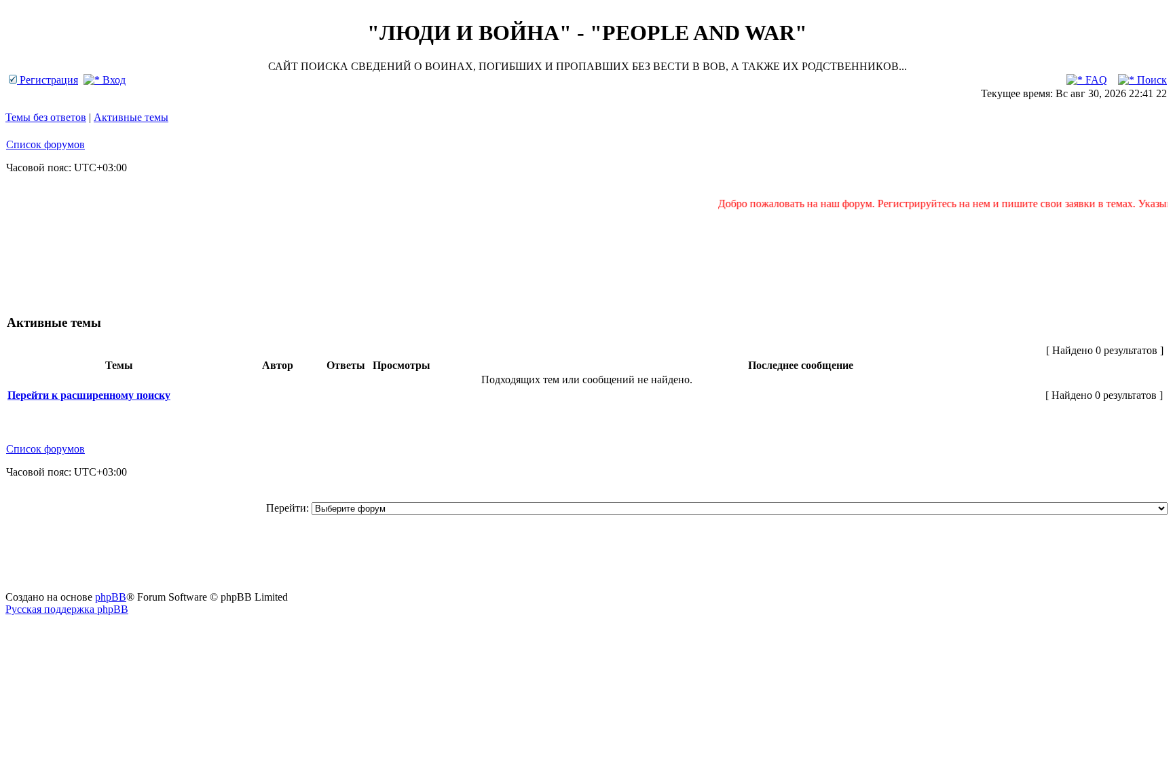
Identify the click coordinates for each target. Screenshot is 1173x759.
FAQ (1095, 80)
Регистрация (47, 80)
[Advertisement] (586, 255)
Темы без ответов (45, 117)
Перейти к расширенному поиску (88, 395)
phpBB (110, 597)
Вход (113, 80)
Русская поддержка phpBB (66, 609)
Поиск (1150, 80)
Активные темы (131, 117)
